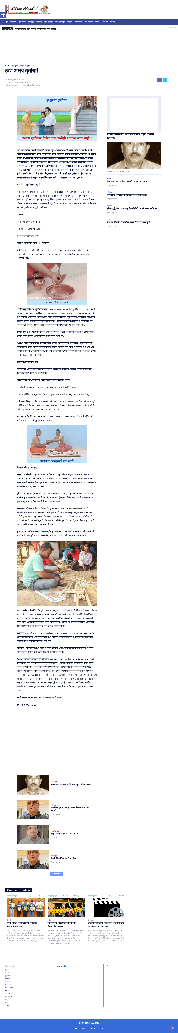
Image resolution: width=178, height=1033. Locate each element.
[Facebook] (159, 80)
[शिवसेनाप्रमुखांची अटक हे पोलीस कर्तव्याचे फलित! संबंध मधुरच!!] (33, 809)
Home (7, 66)
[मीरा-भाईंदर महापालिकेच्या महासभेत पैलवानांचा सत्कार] (26, 907)
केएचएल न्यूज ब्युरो (19, 80)
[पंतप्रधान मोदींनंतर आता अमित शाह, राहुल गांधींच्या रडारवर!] (33, 785)
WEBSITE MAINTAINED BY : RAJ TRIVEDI (89, 1029)
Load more (56, 874)
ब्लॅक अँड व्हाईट (55, 805)
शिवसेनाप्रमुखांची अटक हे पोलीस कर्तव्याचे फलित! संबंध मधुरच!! (35, 29)
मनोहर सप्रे (54, 788)
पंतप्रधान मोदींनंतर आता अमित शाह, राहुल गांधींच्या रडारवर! (71, 784)
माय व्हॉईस (15, 66)
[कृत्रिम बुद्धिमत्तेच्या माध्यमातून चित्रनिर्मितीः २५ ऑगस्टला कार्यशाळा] (107, 907)
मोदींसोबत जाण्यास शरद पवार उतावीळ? (64, 833)
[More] (170, 80)
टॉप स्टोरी (109, 219)
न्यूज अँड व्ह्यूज (55, 831)
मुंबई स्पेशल (110, 192)
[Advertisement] (119, 10)
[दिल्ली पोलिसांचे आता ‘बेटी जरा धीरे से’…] (33, 859)
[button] (3, 15)
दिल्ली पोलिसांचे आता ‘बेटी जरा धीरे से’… (65, 858)
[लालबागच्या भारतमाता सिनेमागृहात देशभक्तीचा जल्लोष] (66, 907)
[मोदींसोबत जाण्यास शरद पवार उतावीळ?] (33, 834)
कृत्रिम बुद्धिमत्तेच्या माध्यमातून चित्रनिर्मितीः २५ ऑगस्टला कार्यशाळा (132, 208)
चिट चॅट (109, 178)
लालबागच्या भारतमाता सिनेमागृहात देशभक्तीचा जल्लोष (127, 195)
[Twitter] (165, 80)
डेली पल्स (109, 206)
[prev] (170, 28)
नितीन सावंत (54, 837)
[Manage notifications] (172, 1028)
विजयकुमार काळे (56, 814)
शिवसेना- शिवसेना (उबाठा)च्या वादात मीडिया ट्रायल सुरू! (128, 222)
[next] (174, 28)
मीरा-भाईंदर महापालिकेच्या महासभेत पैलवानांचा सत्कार (127, 181)
